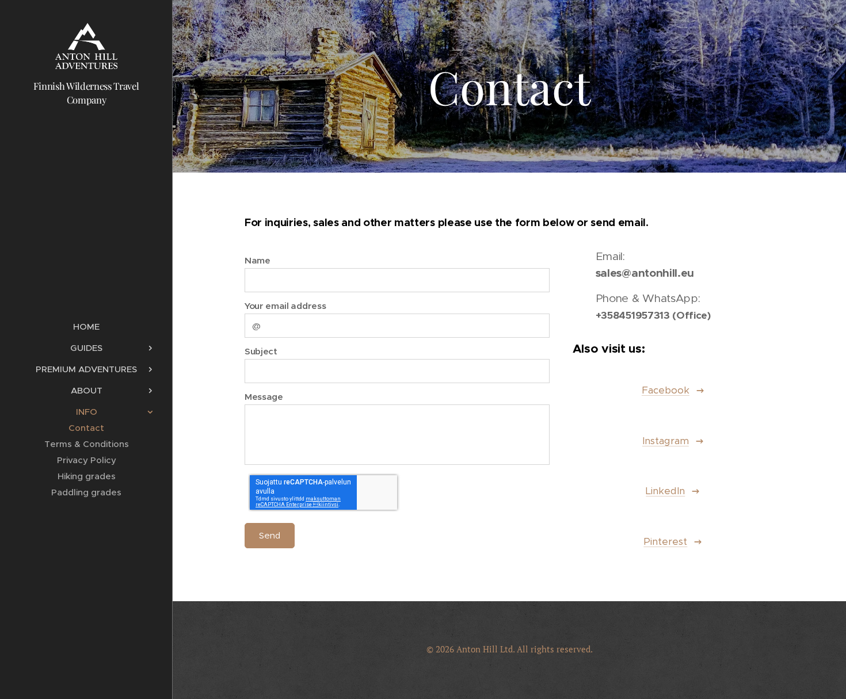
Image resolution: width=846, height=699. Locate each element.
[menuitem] (86, 326)
